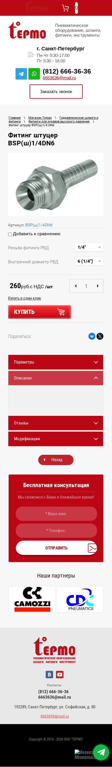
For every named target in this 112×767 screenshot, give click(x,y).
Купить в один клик (24, 298)
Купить (24, 312)
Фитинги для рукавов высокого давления (59, 121)
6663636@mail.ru (59, 77)
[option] (55, 184)
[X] (99, 336)
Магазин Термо (40, 118)
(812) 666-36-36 (67, 71)
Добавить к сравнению (36, 233)
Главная (15, 118)
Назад (56, 459)
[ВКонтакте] (91, 336)
